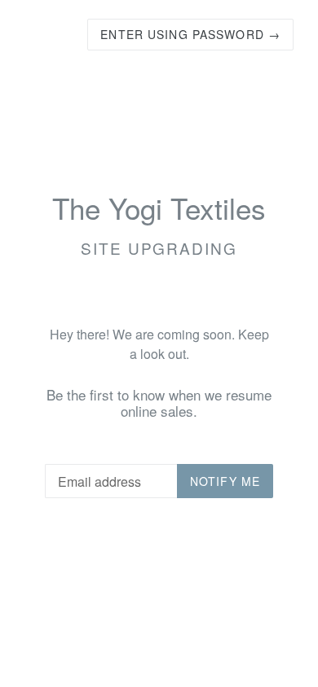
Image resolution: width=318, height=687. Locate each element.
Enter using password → (190, 34)
